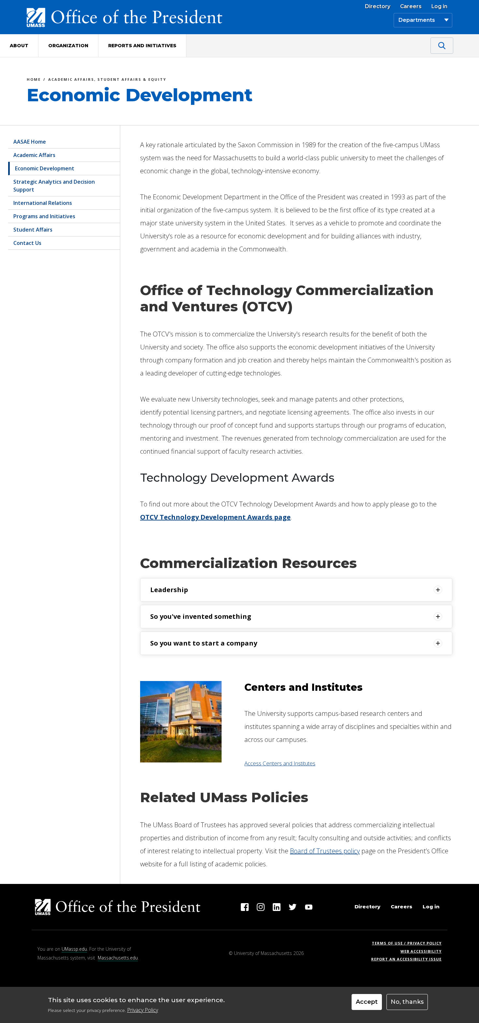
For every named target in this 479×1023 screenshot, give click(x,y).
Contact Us (27, 243)
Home (34, 80)
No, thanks (407, 1001)
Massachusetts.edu (118, 958)
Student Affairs (32, 229)
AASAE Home (29, 141)
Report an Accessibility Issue (409, 959)
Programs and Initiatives (44, 216)
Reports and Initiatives (142, 46)
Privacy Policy (142, 1010)
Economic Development (44, 168)
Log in (439, 6)
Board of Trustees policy (325, 850)
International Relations (42, 202)
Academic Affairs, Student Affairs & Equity (107, 80)
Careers (411, 6)
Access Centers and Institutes (279, 763)
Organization (68, 46)
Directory (377, 6)
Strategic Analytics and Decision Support (54, 185)
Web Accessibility (421, 951)
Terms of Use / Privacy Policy (409, 943)
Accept (367, 1001)
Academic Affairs (34, 155)
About (19, 46)
